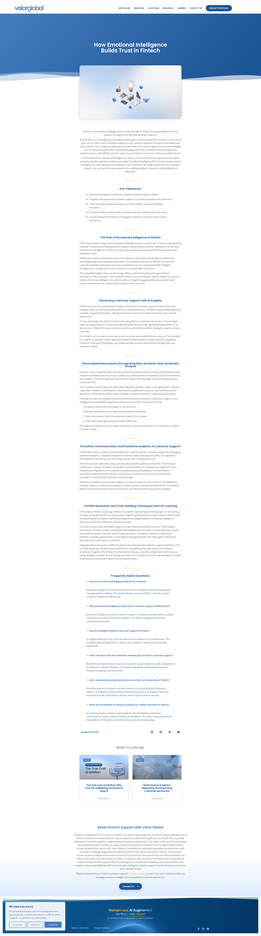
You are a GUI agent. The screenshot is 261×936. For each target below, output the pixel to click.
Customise (17, 924)
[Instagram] (203, 929)
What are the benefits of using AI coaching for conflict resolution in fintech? (129, 704)
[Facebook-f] (198, 929)
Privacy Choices (102, 928)
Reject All (35, 924)
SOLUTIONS (153, 8)
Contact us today (137, 873)
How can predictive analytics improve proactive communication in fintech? (129, 680)
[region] (35, 916)
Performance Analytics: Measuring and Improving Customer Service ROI (157, 788)
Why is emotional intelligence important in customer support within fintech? (129, 606)
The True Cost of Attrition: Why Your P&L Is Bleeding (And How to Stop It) (104, 788)
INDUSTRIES (139, 8)
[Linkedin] (207, 929)
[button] (240, 8)
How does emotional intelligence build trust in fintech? (118, 581)
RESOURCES (168, 8)
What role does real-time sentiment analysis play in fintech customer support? (131, 655)
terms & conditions (79, 928)
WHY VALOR (124, 8)
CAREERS (181, 8)
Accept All (53, 924)
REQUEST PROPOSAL (218, 8)
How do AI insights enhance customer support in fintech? (119, 630)
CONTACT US (195, 8)
